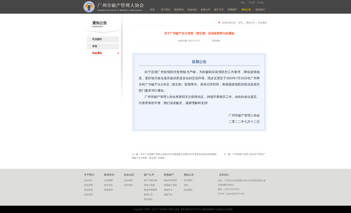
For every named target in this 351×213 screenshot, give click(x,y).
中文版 (252, 2)
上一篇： (174, 154)
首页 (152, 9)
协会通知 (262, 22)
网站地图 (206, 209)
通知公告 (250, 22)
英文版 (260, 2)
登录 (243, 2)
